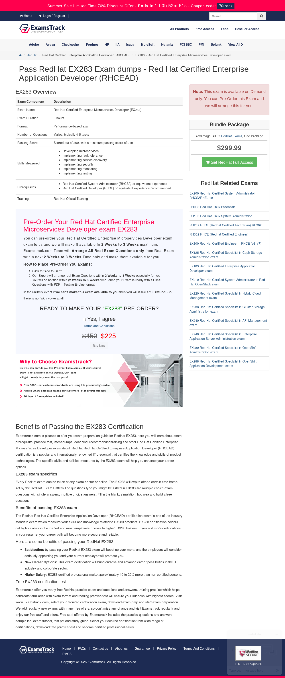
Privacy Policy (166, 648)
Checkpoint (70, 44)
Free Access (204, 29)
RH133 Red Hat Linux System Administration (220, 216)
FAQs (82, 648)
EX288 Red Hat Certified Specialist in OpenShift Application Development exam (222, 363)
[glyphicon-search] (261, 16)
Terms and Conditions (99, 326)
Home (27, 15)
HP (107, 44)
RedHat (32, 55)
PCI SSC (186, 44)
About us (121, 648)
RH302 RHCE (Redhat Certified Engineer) (218, 234)
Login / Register (53, 15)
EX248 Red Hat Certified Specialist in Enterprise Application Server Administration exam (223, 336)
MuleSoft (148, 44)
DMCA (66, 653)
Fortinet (92, 44)
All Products (179, 29)
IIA (118, 44)
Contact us (100, 648)
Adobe (34, 44)
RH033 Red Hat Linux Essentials (212, 207)
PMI (201, 44)
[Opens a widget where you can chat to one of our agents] (254, 652)
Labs (224, 29)
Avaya (50, 44)
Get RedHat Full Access (231, 162)
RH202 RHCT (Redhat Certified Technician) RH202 (225, 225)
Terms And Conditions (199, 648)
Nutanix (167, 44)
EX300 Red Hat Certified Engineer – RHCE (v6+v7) (225, 243)
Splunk (216, 44)
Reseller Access (247, 29)
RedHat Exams (231, 136)
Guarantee (142, 648)
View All (234, 44)
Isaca (130, 44)
